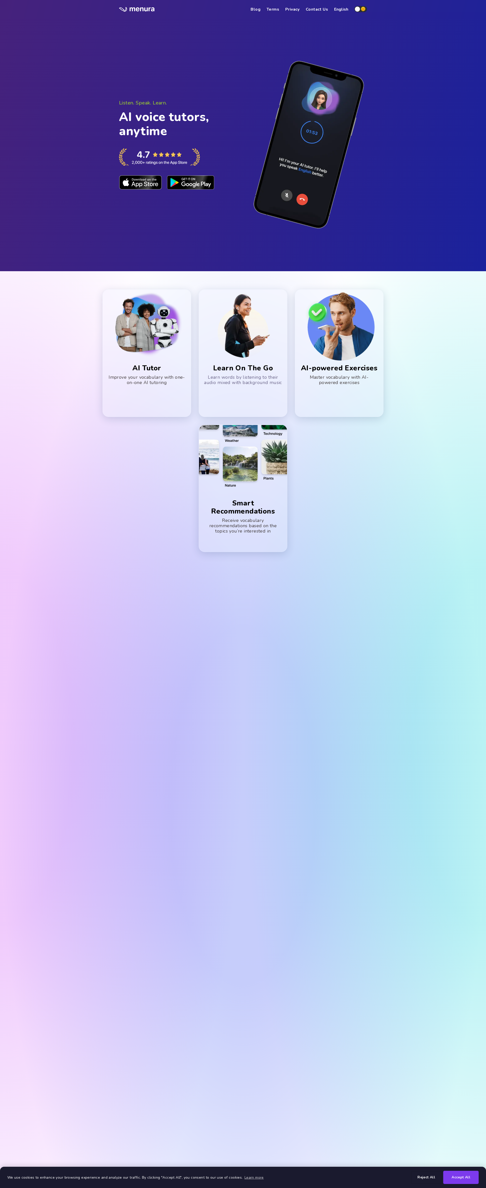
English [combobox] (341, 9)
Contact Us (317, 9)
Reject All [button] (426, 1177)
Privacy (292, 9)
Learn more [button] (254, 1177)
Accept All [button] (461, 1177)
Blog (255, 9)
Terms (273, 9)
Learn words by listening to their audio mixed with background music (243, 380)
